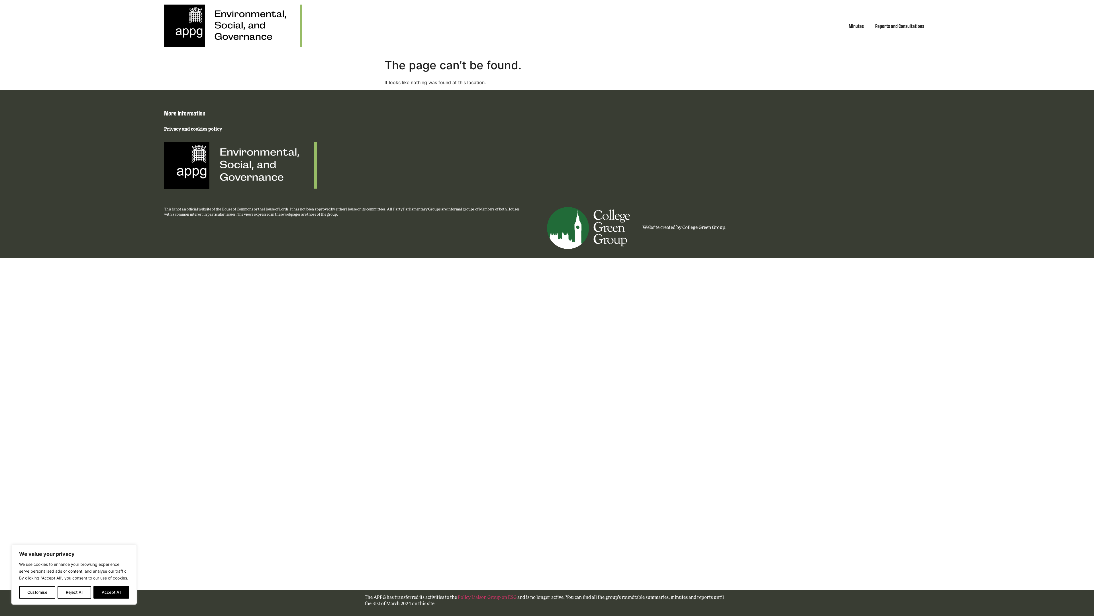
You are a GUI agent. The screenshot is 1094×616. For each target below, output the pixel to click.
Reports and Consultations (899, 25)
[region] (74, 575)
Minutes (856, 25)
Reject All (74, 592)
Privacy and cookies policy (193, 129)
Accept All (111, 592)
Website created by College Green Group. (684, 228)
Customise (37, 592)
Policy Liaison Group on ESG (487, 597)
